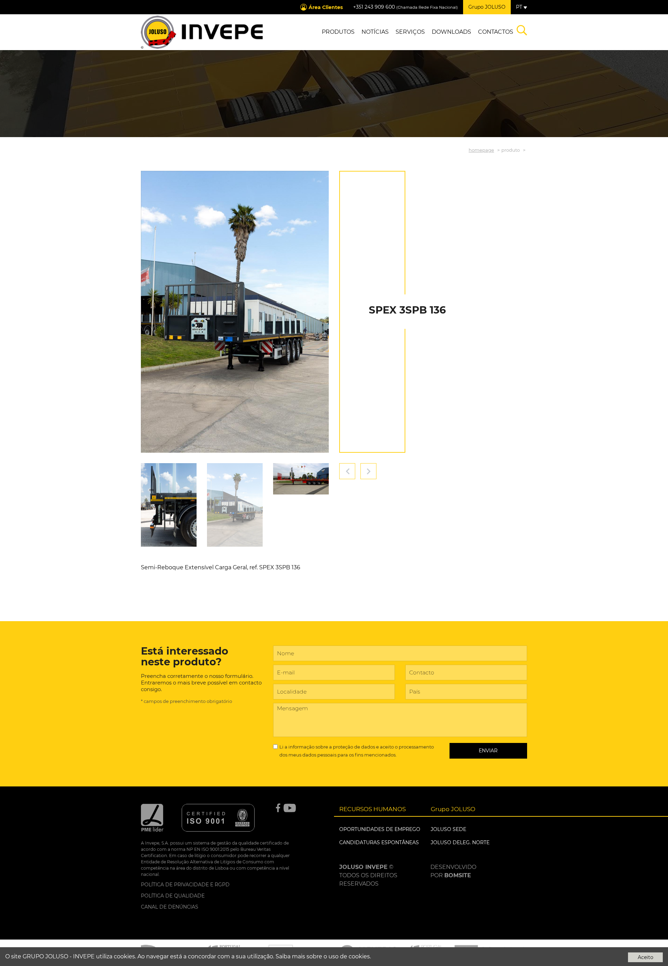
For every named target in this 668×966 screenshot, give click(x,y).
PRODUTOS (338, 32)
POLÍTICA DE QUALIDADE (173, 896)
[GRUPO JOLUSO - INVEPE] (202, 32)
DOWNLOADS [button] (451, 32)
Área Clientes (326, 7)
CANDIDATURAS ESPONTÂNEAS (379, 842)
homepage (481, 150)
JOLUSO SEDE (448, 829)
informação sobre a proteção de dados (331, 747)
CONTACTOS (495, 32)
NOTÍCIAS (375, 32)
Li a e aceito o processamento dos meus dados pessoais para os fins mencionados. (356, 751)
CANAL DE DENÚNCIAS (169, 907)
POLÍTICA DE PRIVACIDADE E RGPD (185, 884)
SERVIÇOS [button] (410, 32)
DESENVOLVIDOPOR (453, 871)
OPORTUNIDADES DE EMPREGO (379, 829)
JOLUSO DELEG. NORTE (460, 842)
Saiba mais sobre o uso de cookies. (323, 956)
